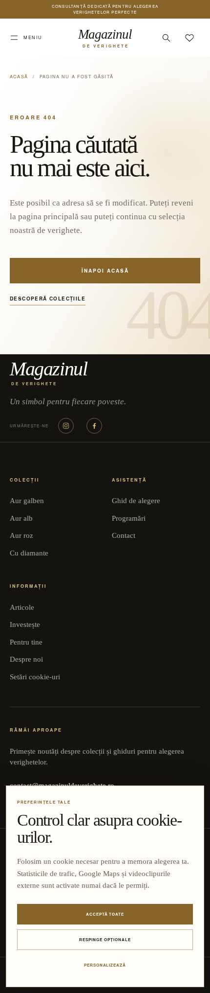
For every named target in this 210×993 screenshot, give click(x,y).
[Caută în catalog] (166, 37)
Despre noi (26, 659)
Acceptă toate (105, 914)
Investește (25, 624)
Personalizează (105, 965)
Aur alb (21, 518)
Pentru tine (26, 642)
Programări (129, 518)
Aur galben (27, 501)
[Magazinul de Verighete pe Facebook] (94, 426)
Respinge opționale (104, 939)
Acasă (19, 76)
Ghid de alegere (136, 501)
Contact (123, 535)
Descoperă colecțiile (47, 298)
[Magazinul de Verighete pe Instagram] (66, 426)
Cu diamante (29, 553)
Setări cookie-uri (35, 677)
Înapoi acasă (105, 270)
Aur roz (21, 535)
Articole (22, 607)
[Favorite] (189, 37)
